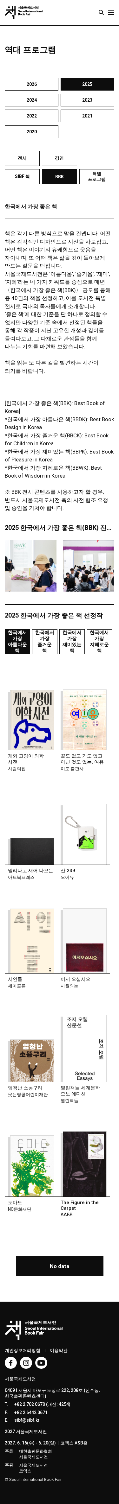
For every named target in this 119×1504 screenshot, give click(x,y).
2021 (87, 115)
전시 (22, 158)
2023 (87, 100)
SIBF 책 (22, 176)
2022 (32, 115)
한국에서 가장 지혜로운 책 (99, 641)
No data (59, 1266)
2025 (87, 84)
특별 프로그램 (97, 176)
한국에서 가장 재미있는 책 (72, 641)
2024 (32, 100)
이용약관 (59, 1350)
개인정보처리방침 (22, 1350)
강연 (59, 158)
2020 (32, 131)
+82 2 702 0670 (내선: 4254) (42, 1404)
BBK (59, 176)
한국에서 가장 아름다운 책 (17, 641)
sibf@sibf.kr (27, 1420)
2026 (32, 84)
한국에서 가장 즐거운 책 (44, 641)
